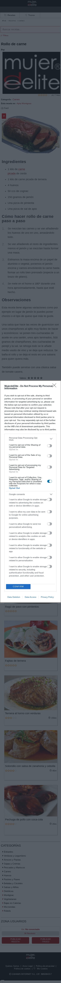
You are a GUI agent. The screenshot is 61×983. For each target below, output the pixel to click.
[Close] (55, 386)
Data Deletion (13, 597)
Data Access (30, 597)
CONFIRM (18, 586)
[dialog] (30, 492)
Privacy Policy (47, 597)
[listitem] (30, 439)
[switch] (49, 445)
